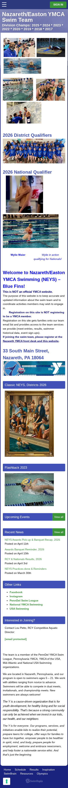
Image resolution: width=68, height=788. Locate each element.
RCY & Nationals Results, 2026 (23, 559)
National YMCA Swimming (26, 604)
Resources (26, 773)
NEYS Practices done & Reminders (25, 568)
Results (34, 769)
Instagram (16, 596)
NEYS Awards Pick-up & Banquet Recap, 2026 (32, 539)
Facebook (16, 592)
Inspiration (48, 769)
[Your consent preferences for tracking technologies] (6, 781)
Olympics (42, 773)
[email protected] (16, 639)
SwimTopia (34, 781)
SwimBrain (10, 773)
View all (58, 516)
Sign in (58, 4)
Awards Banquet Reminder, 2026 (24, 549)
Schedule (20, 769)
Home (7, 769)
